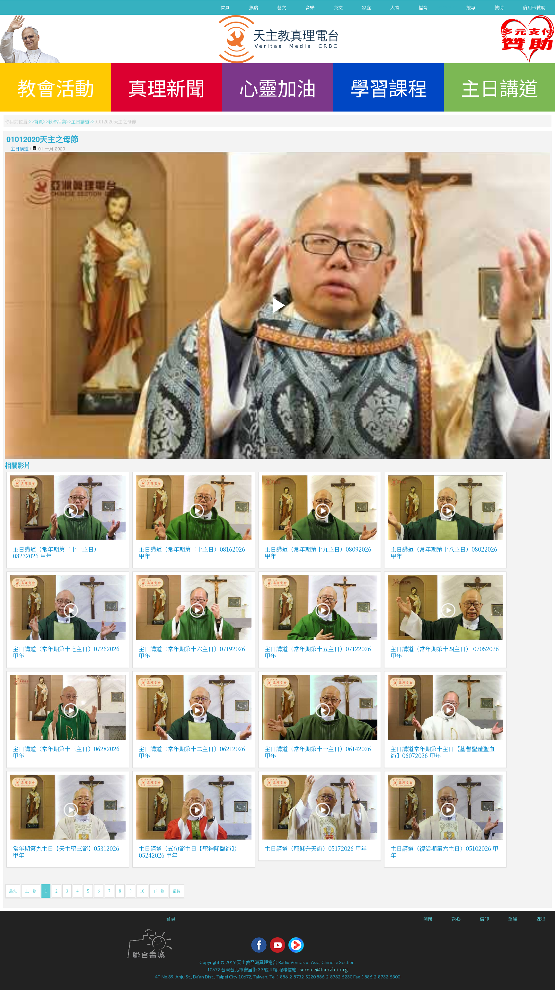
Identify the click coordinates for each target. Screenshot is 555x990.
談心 (456, 918)
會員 (170, 918)
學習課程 (388, 87)
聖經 (512, 918)
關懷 (427, 918)
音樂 (309, 7)
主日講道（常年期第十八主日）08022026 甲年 (444, 552)
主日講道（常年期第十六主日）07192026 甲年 (192, 652)
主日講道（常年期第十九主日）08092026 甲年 (318, 552)
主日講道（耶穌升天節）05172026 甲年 (316, 848)
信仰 (484, 918)
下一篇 (158, 891)
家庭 (366, 7)
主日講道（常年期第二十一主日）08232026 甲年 (56, 552)
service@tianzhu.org (324, 969)
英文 (338, 7)
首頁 (225, 7)
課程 (540, 918)
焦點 (253, 7)
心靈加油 (277, 87)
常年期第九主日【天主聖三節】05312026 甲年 (66, 851)
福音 (422, 7)
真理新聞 (166, 87)
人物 (394, 7)
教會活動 (55, 87)
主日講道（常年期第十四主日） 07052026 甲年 (445, 652)
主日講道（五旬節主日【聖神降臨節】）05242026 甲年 (189, 851)
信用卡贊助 (534, 7)
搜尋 (470, 7)
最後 (177, 891)
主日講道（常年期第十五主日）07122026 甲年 (318, 652)
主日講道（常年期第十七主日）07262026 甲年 (66, 652)
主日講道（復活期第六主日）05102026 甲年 (444, 851)
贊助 (499, 7)
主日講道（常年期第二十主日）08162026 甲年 (192, 552)
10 (142, 891)
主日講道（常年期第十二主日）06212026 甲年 (192, 752)
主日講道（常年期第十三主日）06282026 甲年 (66, 752)
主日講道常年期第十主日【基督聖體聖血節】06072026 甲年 (443, 752)
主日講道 (499, 87)
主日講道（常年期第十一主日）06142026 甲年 (318, 752)
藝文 (281, 7)
